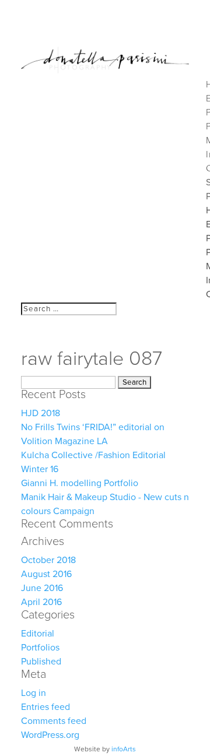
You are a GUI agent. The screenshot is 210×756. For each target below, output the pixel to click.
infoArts (123, 749)
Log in (33, 693)
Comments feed (53, 721)
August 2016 (46, 574)
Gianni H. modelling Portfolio (79, 483)
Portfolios (40, 647)
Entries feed (45, 707)
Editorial (37, 633)
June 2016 (42, 588)
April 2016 (41, 602)
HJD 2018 (40, 413)
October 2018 (48, 560)
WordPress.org (50, 735)
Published (41, 661)
